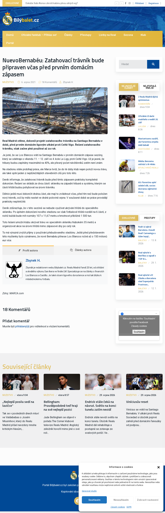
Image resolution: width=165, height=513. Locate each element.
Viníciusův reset (137, 402)
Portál (10, 43)
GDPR (128, 507)
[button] (158, 467)
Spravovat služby (89, 491)
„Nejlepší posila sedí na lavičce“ (18, 404)
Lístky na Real (107, 34)
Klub (143, 34)
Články (68, 34)
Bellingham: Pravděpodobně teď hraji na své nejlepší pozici (61, 405)
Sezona (128, 34)
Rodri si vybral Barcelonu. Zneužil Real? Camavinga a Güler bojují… (146, 231)
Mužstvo (8, 82)
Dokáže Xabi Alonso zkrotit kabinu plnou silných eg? (52, 3)
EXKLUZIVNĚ (128, 218)
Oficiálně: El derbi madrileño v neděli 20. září (148, 119)
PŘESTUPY (149, 218)
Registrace (154, 3)
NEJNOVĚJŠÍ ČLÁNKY (128, 87)
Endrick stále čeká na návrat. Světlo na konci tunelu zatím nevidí (100, 405)
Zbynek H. (67, 82)
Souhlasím (94, 499)
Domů (10, 34)
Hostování (144, 149)
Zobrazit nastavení (147, 499)
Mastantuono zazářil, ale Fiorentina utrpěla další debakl (148, 142)
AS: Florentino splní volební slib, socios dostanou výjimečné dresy (147, 187)
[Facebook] (78, 501)
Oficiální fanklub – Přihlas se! (39, 34)
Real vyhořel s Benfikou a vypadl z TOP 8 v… (147, 256)
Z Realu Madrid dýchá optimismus (148, 98)
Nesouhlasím (121, 499)
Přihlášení (139, 3)
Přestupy (85, 34)
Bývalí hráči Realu (148, 167)
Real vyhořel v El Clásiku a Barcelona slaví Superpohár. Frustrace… (147, 279)
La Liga (142, 126)
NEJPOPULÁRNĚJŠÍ (149, 87)
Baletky (142, 240)
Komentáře (144, 104)
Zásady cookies (118, 507)
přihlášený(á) (22, 326)
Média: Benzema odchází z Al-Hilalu (146, 163)
